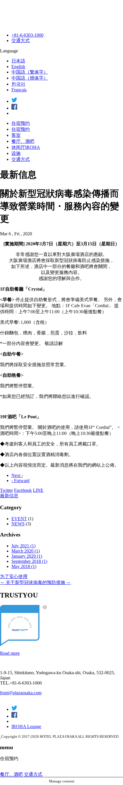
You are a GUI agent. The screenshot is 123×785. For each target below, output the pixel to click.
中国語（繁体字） (29, 72)
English (18, 66)
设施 (16, 153)
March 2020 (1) (25, 551)
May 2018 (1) (23, 566)
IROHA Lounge (26, 726)
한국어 (18, 84)
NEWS (18, 523)
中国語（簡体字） (29, 78)
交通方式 (20, 40)
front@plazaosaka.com (20, 692)
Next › (17, 475)
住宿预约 (20, 123)
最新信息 (9, 495)
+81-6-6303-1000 (27, 35)
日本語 (18, 60)
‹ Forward (20, 480)
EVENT (19, 518)
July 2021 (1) (23, 545)
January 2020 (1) (26, 556)
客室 (16, 135)
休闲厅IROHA (25, 147)
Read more (10, 653)
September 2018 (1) (29, 561)
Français (19, 89)
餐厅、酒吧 (22, 141)
